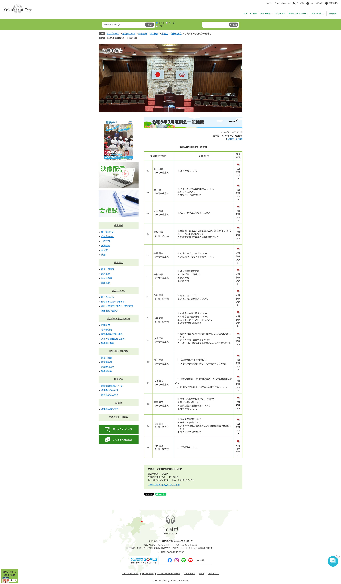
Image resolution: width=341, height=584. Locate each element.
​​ (238, 396)
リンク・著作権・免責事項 (168, 574)
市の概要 (154, 34)
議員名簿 (105, 274)
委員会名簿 (106, 278)
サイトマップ (189, 574)
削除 (135, 38)
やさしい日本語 (316, 3)
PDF (161, 26)
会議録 (118, 403)
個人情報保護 (148, 574)
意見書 (104, 250)
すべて (162, 23)
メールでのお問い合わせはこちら (164, 485)
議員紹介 (118, 262)
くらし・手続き (250, 14)
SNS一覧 (200, 560)
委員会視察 (106, 330)
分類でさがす (128, 34)
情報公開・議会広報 (118, 351)
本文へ (269, 3)
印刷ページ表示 (235, 139)
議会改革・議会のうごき (118, 319)
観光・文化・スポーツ (298, 14)
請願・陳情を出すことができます (117, 306)
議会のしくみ (107, 297)
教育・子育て (266, 14)
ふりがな (300, 3)
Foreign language (282, 3)
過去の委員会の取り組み (113, 339)
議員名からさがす (109, 395)
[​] (238, 332)
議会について (118, 291)
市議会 (164, 34)
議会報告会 (106, 371)
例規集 (201, 574)
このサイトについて (130, 574)
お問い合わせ (213, 574)
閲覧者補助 (333, 3)
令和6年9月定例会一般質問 (120, 38)
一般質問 (105, 241)
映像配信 (118, 379)
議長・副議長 (107, 269)
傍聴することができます (113, 302)
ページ (171, 23)
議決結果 (105, 245)
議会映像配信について (112, 386)
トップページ (113, 34)
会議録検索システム (110, 409)
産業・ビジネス (318, 14)
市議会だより (107, 367)
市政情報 (332, 14)
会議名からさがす (109, 390)
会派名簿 (105, 283)
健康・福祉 (280, 14)
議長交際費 (106, 358)
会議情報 (118, 225)
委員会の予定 (107, 236)
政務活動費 (106, 362)
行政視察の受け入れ (110, 311)
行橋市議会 (176, 34)
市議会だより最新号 (118, 417)
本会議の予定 (107, 232)
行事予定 (105, 325)
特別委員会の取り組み (112, 334)
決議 (103, 255)
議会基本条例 (107, 343)
